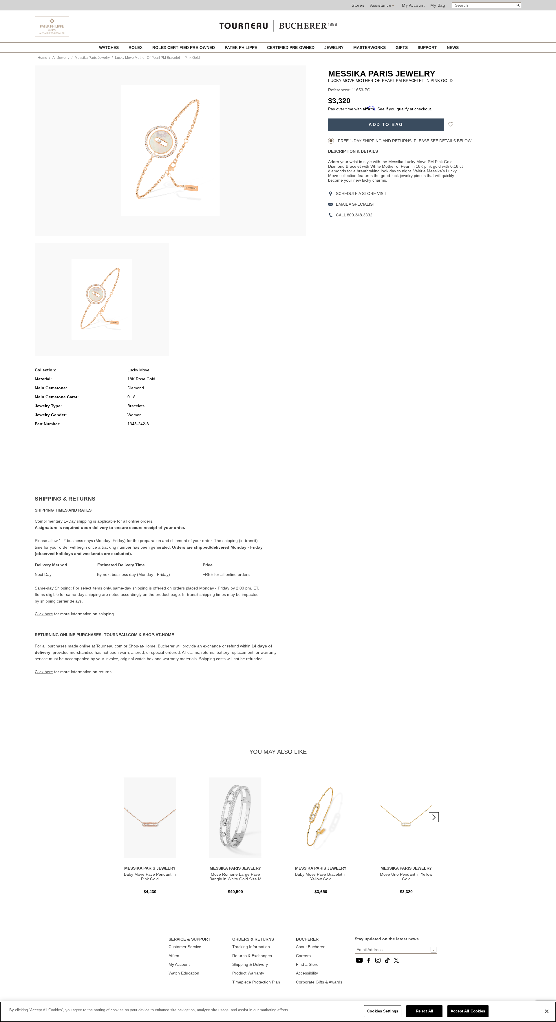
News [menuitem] (453, 47)
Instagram (378, 960)
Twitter (396, 960)
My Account (413, 5)
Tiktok (387, 960)
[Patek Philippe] (52, 35)
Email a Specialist (355, 204)
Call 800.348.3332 (354, 215)
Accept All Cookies (468, 1011)
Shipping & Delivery (250, 964)
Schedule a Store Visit (361, 193)
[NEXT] (434, 817)
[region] (278, 1011)
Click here (44, 614)
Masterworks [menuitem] (370, 47)
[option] (102, 299)
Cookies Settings (382, 1011)
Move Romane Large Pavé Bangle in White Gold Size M (235, 876)
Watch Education (184, 973)
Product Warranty (248, 973)
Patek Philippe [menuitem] (241, 47)
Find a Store (307, 964)
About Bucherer (310, 946)
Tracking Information (251, 946)
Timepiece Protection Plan (256, 982)
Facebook (368, 960)
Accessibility (307, 973)
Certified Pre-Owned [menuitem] (291, 47)
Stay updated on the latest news (387, 939)
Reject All (424, 1011)
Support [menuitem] (428, 47)
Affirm (174, 955)
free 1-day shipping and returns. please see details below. (404, 140)
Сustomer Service (185, 946)
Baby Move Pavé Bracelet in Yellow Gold (321, 876)
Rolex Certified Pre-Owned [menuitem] (184, 47)
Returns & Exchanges (252, 955)
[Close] (546, 1011)
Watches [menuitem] (109, 47)
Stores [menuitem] (358, 5)
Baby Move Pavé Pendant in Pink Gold (150, 876)
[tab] (156, 499)
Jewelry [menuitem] (334, 47)
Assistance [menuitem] (380, 5)
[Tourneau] (278, 23)
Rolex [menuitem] (136, 47)
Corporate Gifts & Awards (319, 982)
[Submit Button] (433, 949)
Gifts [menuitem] (402, 47)
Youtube (359, 960)
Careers (303, 955)
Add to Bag (386, 124)
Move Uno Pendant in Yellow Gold (406, 876)
